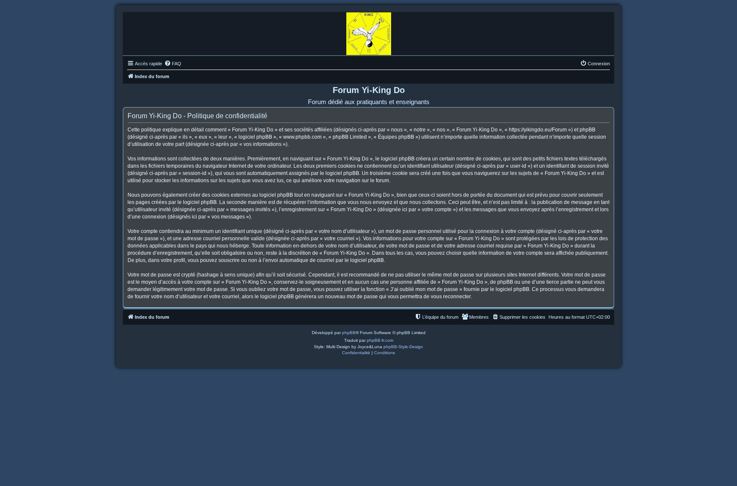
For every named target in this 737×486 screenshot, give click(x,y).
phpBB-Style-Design (403, 346)
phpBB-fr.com (380, 340)
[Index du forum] (368, 31)
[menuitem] (172, 63)
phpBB (349, 332)
